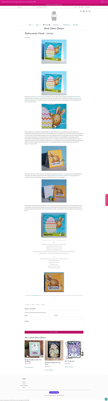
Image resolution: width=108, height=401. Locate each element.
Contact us (24, 383)
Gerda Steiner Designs (54, 28)
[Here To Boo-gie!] (74, 349)
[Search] (18, 7)
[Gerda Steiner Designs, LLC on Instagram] (89, 11)
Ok (102, 1)
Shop (37, 25)
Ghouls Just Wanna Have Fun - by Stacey (33, 360)
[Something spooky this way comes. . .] (54, 350)
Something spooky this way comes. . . (52, 363)
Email (56, 315)
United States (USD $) (42, 6)
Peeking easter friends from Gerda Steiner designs (62, 175)
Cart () (82, 7)
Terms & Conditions (24, 385)
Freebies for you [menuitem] (66, 25)
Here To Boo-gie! (69, 361)
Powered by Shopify (60, 395)
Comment (27, 321)
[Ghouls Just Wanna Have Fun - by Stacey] (34, 349)
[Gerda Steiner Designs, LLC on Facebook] (81, 11)
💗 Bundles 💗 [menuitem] (46, 25)
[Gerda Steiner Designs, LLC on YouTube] (84, 11)
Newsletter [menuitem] (75, 25)
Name (26, 315)
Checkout (87, 7)
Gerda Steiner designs (35, 295)
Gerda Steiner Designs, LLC (51, 395)
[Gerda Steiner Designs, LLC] (54, 16)
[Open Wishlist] (106, 399)
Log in (75, 7)
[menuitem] (31, 24)
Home (30, 25)
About (24, 387)
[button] (107, 200)
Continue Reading (29, 367)
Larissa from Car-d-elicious (39, 96)
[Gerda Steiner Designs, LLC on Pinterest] (86, 11)
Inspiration (56, 25)
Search (24, 382)
